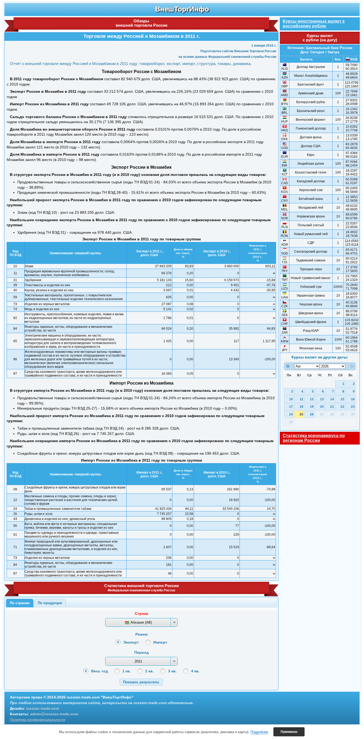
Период (141, 652)
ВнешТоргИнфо (182, 9)
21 (332, 406)
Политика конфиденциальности (37, 719)
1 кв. (126, 671)
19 (312, 406)
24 (291, 414)
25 (301, 414)
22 (342, 406)
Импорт (160, 642)
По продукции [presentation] (50, 603)
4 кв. (195, 671)
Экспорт (131, 642)
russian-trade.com (42, 708)
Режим (141, 634)
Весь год (99, 671)
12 (312, 399)
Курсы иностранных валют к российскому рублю (314, 23)
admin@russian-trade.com (54, 714)
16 (353, 399)
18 (301, 406)
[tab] (19, 603)
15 (342, 399)
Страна (141, 613)
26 (312, 414)
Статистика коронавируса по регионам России (314, 438)
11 (301, 399)
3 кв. (172, 671)
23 (353, 406)
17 (291, 406)
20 (322, 406)
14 (332, 399)
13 (322, 399)
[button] (141, 682)
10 (291, 399)
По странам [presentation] (20, 603)
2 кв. (149, 671)
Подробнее (259, 732)
